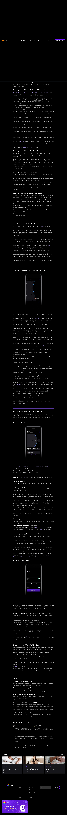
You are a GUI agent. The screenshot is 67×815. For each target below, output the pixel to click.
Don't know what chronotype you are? (21, 556)
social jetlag (18, 384)
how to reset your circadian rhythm (41, 555)
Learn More (16, 741)
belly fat (43, 226)
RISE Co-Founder (22, 727)
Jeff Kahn (16, 727)
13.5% (18, 139)
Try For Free (60, 40)
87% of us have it (41, 388)
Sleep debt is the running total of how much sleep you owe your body (28, 466)
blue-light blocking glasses (33, 620)
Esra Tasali (15, 511)
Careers (19, 797)
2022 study (18, 630)
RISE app (22, 141)
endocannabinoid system (36, 99)
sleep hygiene (28, 636)
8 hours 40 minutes (38, 137)
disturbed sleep (16, 256)
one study (21, 199)
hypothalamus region (37, 105)
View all (61, 754)
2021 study (16, 365)
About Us (23, 40)
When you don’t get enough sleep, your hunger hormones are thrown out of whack (31, 92)
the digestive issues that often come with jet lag (35, 345)
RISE (24, 477)
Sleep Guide (36, 40)
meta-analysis (17, 121)
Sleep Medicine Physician (46, 727)
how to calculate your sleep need (28, 147)
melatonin (42, 529)
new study (18, 238)
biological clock (36, 318)
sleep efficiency (19, 356)
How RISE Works (48, 40)
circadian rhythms (42, 260)
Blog (42, 40)
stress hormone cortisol (40, 245)
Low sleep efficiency (40, 253)
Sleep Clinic (29, 40)
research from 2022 (44, 500)
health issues (43, 551)
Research (25, 117)
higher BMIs (18, 234)
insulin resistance (24, 249)
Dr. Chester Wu (38, 727)
